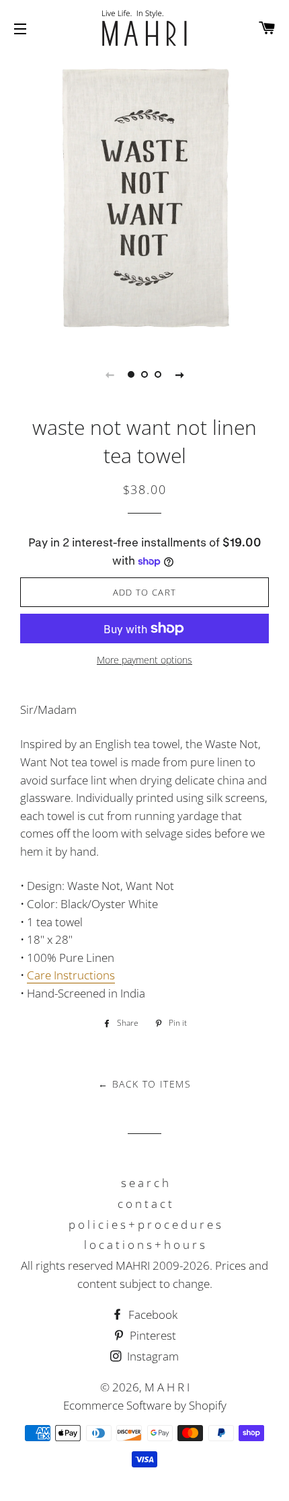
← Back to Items (144, 1084)
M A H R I (167, 1387)
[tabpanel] (144, 198)
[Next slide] (179, 374)
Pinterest (151, 1335)
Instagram (151, 1356)
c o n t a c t (145, 1203)
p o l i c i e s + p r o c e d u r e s (145, 1224)
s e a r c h (145, 1182)
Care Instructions (71, 975)
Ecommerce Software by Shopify (144, 1405)
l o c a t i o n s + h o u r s (144, 1244)
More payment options (144, 659)
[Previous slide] (109, 374)
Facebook (151, 1314)
